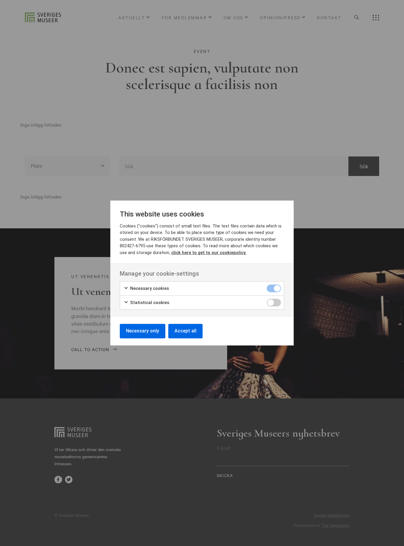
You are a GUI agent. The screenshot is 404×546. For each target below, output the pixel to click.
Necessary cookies (149, 288)
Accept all (185, 331)
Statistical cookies (149, 302)
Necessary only (142, 331)
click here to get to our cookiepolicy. (208, 252)
